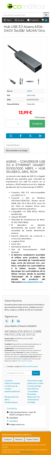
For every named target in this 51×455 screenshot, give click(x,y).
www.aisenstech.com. (32, 282)
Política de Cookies (26, 452)
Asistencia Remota (12, 391)
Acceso (20, 20)
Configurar (8, 439)
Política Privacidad (12, 383)
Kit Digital (31, 402)
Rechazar (19, 439)
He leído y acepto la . (22, 366)
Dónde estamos (11, 402)
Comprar (37, 123)
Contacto (34, 20)
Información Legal (34, 380)
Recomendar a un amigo (16, 150)
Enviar (36, 373)
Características (12, 145)
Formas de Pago (34, 386)
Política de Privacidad (24, 361)
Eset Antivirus (33, 389)
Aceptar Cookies (32, 439)
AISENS (29, 91)
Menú (8, 20)
